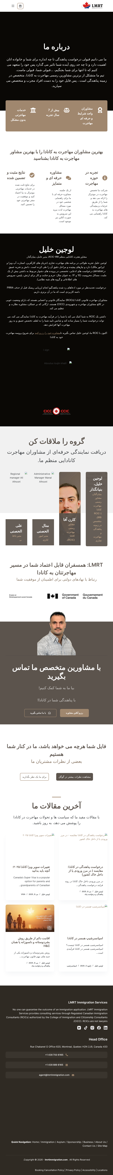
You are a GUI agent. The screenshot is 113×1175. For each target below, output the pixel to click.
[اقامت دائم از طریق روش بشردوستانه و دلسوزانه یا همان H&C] (30, 918)
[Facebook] (99, 1028)
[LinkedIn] (105, 1028)
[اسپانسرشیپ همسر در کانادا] (83, 918)
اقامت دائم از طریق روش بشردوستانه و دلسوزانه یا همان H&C (30, 942)
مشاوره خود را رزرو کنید (47, 332)
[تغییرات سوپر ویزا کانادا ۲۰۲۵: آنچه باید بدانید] (30, 847)
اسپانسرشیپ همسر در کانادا (85, 938)
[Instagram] (92, 1028)
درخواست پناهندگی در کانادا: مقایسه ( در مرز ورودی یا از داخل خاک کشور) (85, 870)
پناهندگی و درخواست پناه (94, 894)
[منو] (13, 6)
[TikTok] (86, 1028)
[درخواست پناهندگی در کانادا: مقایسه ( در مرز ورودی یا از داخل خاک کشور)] (83, 847)
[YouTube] (79, 1028)
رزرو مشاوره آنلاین (20, 6)
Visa (23, 894)
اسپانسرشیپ (72, 966)
